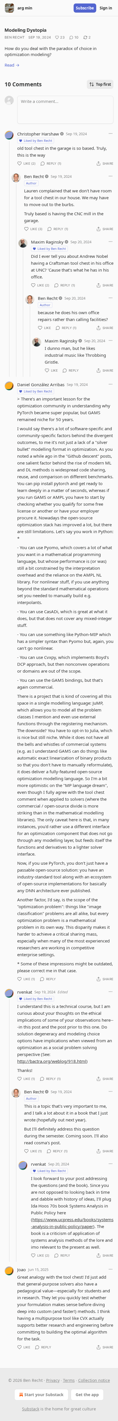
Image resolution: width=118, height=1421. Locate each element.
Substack (30, 1409)
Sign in (106, 8)
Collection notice (94, 1380)
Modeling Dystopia (25, 30)
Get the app (87, 1394)
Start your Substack (44, 1394)
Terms (69, 1380)
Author (31, 183)
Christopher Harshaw (38, 134)
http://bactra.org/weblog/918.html (51, 1061)
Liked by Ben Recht (38, 140)
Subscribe (85, 8)
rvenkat (24, 992)
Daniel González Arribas (40, 384)
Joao (21, 1269)
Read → (12, 65)
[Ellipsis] (110, 133)
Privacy (53, 1380)
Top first (103, 84)
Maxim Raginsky (47, 242)
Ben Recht (15, 37)
